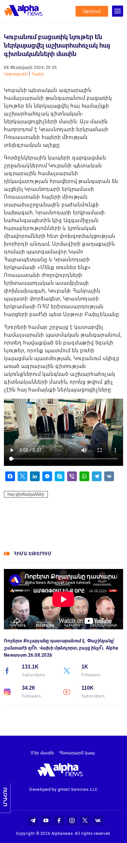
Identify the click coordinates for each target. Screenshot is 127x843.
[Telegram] (97, 476)
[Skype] (59, 476)
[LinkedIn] (35, 476)
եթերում (92, 11)
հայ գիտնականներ (25, 494)
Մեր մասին (42, 752)
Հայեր (37, 73)
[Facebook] (10, 476)
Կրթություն (16, 73)
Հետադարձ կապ (77, 752)
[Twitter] (22, 476)
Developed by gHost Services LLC (63, 789)
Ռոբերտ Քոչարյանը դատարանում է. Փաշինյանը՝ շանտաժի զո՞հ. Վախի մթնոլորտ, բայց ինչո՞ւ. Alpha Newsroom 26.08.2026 (61, 648)
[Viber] (72, 476)
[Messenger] (47, 476)
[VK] (109, 476)
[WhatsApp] (84, 476)
